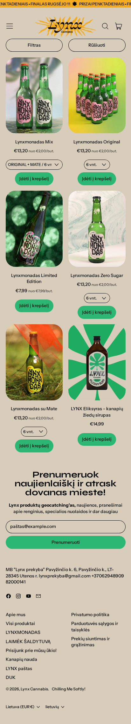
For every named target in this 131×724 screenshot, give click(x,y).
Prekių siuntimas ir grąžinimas (90, 642)
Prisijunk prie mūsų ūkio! (31, 650)
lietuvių (52, 706)
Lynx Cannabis (34, 689)
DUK (11, 677)
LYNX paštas (19, 668)
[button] (105, 26)
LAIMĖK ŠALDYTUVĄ (28, 641)
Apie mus (15, 614)
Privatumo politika (90, 614)
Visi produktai (20, 623)
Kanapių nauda (21, 659)
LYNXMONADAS (23, 632)
